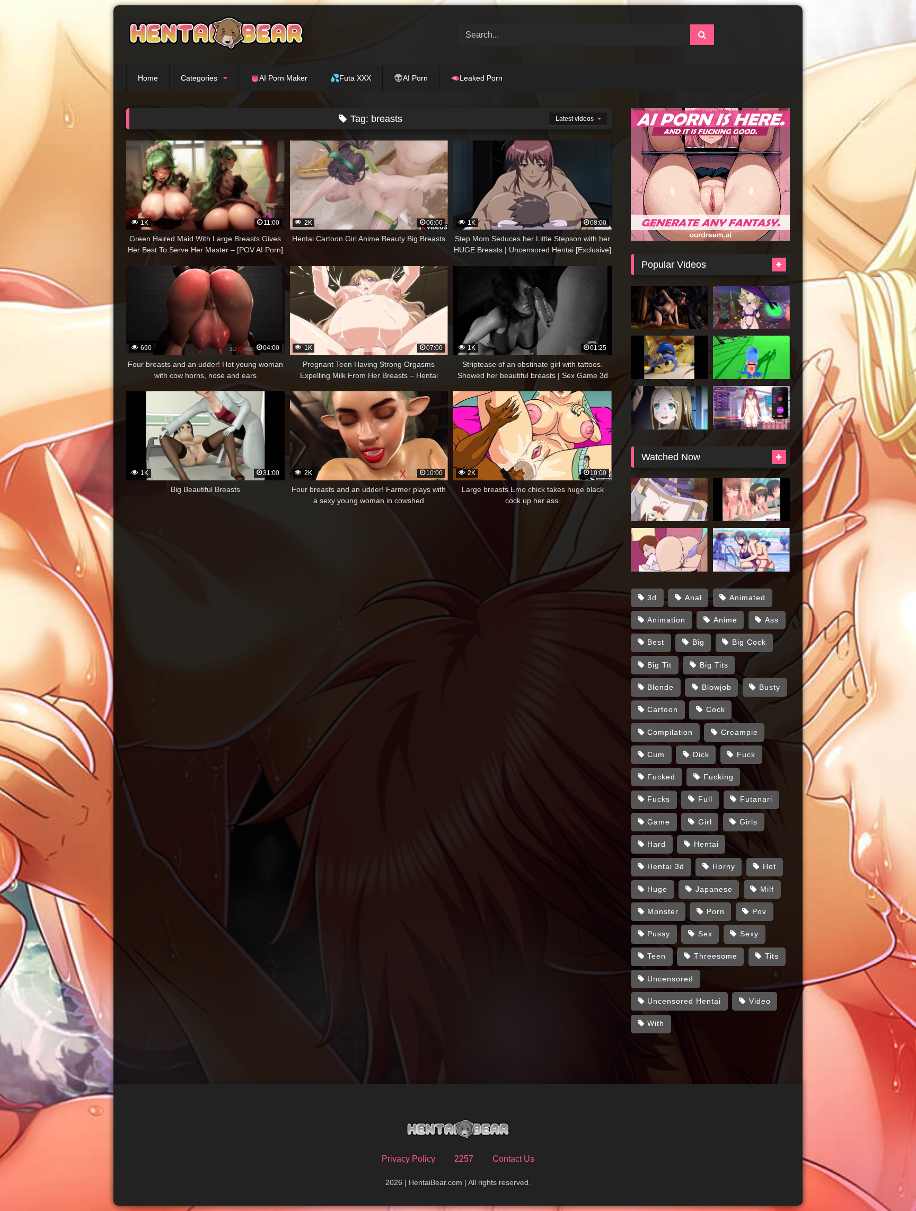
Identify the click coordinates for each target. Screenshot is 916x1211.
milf (767, 889)
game (658, 822)
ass (772, 620)
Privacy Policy (408, 1158)
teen (656, 956)
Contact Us (513, 1158)
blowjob (717, 687)
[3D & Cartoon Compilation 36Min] (751, 500)
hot (769, 866)
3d (652, 597)
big (698, 642)
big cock (749, 642)
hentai (706, 844)
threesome (715, 956)
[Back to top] (883, 1179)
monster (663, 911)
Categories (199, 78)
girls (748, 822)
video (760, 1001)
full (705, 799)
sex (705, 933)
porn (716, 911)
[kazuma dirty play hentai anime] (669, 500)
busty (769, 687)
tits (772, 956)
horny (723, 866)
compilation (670, 732)
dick (701, 754)
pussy (658, 933)
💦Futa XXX (350, 78)
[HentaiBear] (216, 35)
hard (656, 844)
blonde (660, 687)
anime (725, 620)
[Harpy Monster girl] (751, 357)
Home (148, 78)
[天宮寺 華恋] (751, 407)
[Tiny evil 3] (669, 407)
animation (666, 620)
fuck (746, 754)
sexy (749, 933)
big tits (714, 665)
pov (759, 911)
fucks (658, 799)
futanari (756, 799)
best (655, 642)
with (655, 1023)
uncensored (670, 979)
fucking (718, 777)
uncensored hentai (684, 1001)
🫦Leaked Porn (477, 78)
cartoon (662, 709)
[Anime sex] (751, 307)
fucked (661, 777)
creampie (739, 732)
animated (747, 597)
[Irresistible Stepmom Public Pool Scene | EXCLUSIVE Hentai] (751, 550)
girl (705, 822)
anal (693, 597)
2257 (463, 1158)
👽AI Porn (411, 78)
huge (657, 889)
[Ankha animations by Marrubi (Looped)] (669, 357)
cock (715, 709)
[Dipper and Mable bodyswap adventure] (669, 550)
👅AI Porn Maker (278, 78)
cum (656, 754)
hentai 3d (665, 866)
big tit (659, 665)
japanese (714, 889)
